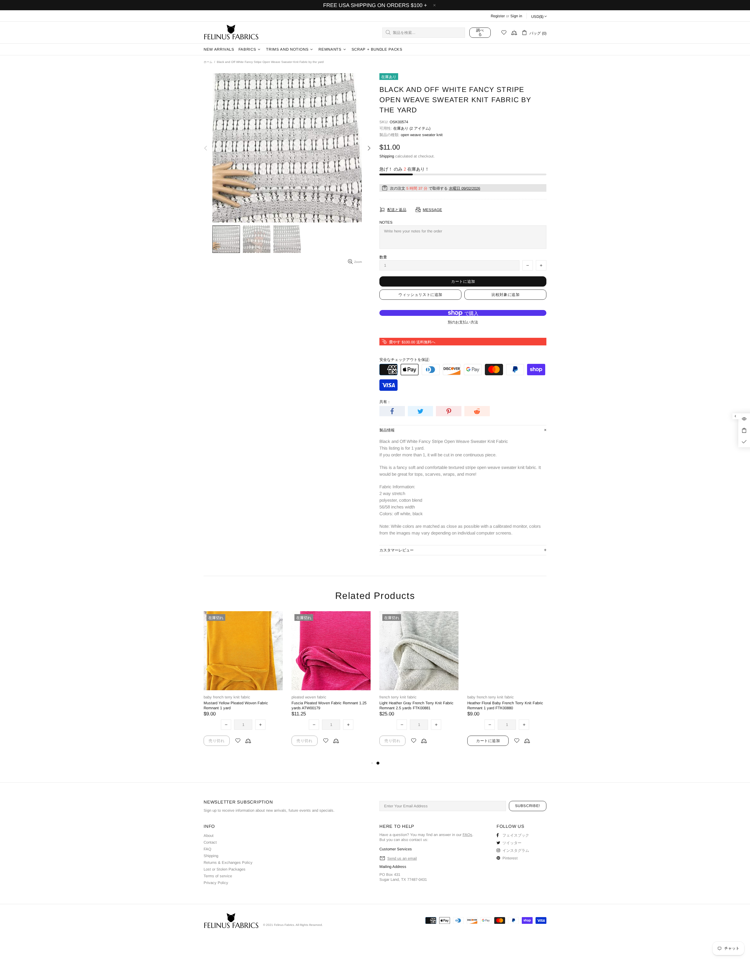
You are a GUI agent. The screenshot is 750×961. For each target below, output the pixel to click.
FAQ (207, 849)
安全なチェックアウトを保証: (404, 359)
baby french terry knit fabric (227, 697)
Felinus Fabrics (231, 32)
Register (498, 16)
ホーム (208, 62)
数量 (383, 257)
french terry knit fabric (398, 697)
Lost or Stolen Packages (225, 869)
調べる (480, 32)
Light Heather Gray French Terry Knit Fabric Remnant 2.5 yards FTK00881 (416, 705)
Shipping (386, 156)
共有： (385, 402)
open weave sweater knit (422, 135)
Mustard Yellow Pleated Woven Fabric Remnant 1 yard (236, 705)
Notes (386, 222)
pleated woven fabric (309, 697)
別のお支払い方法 (463, 322)
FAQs (467, 834)
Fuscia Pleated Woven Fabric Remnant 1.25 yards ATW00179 (329, 705)
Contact (210, 842)
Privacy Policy (216, 883)
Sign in (516, 16)
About (209, 835)
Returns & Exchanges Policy (228, 862)
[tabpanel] (419, 685)
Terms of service (218, 876)
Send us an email (402, 858)
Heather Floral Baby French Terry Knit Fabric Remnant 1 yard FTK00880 (505, 705)
